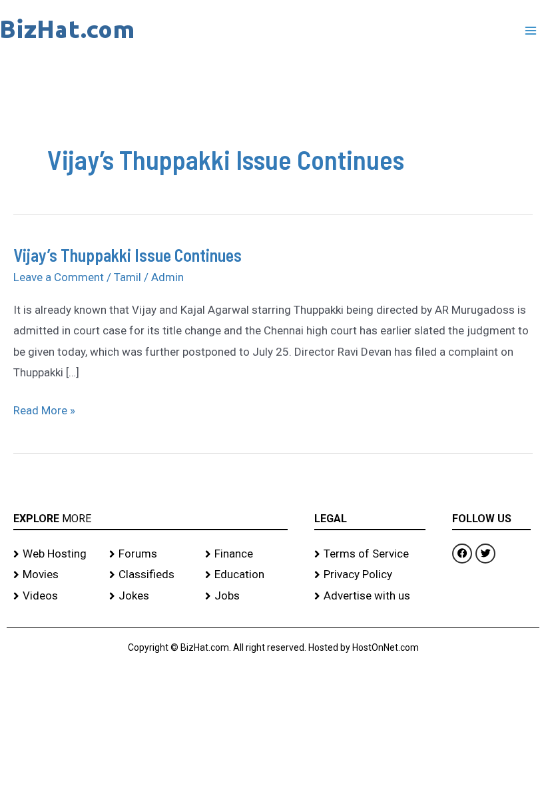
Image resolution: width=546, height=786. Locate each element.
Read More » (44, 408)
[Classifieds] (150, 575)
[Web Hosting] (54, 554)
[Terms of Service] (369, 554)
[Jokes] (150, 596)
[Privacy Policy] (369, 575)
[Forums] (150, 554)
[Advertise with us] (369, 596)
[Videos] (54, 596)
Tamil (127, 277)
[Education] (246, 575)
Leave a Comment (58, 277)
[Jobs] (246, 596)
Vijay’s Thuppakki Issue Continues (127, 254)
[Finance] (246, 554)
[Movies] (54, 575)
